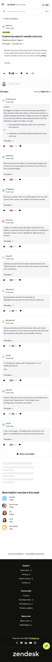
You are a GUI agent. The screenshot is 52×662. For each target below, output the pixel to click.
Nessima (9, 220)
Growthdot (13, 526)
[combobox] (26, 11)
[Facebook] (21, 643)
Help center (25, 570)
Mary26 (9, 390)
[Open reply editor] (26, 84)
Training (25, 574)
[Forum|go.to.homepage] (16, 5)
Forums (26, 595)
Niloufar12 (10, 289)
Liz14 (11, 519)
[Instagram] (35, 643)
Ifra (10, 512)
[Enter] (4, 11)
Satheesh (10, 156)
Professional (11, 99)
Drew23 (9, 256)
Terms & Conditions (15, 554)
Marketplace (25, 625)
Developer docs (25, 600)
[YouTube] (30, 643)
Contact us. (34, 638)
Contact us (26, 583)
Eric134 (12, 497)
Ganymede (13, 504)
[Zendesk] (26, 655)
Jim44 (8, 355)
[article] (26, 123)
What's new (25, 621)
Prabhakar (10, 189)
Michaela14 (10, 320)
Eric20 (8, 423)
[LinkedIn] (26, 643)
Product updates (26, 608)
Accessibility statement (34, 554)
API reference (25, 604)
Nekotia (9, 25)
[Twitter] (17, 643)
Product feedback (11, 19)
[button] (2, 5)
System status (25, 578)
